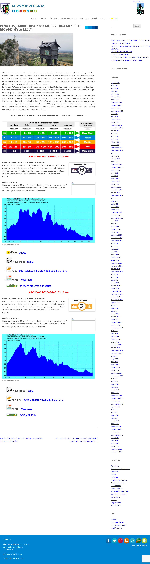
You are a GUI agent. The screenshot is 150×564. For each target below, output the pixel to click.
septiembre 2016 (117, 328)
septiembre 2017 (117, 300)
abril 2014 (114, 362)
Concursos (115, 472)
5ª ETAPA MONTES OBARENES (35, 286)
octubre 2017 (115, 297)
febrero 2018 (115, 286)
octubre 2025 (115, 108)
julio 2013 (114, 379)
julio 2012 (114, 410)
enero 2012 (115, 424)
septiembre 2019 (117, 241)
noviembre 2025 (116, 105)
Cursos (113, 474)
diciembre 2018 (116, 263)
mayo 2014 (115, 359)
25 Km (30, 262)
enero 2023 (115, 162)
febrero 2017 (115, 317)
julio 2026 (114, 86)
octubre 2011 (115, 432)
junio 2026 (114, 88)
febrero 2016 (115, 339)
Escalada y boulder (118, 483)
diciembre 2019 (116, 235)
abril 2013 (114, 387)
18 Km (30, 391)
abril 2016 (114, 333)
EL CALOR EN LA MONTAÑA (120, 55)
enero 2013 (115, 393)
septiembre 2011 (117, 435)
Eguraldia (114, 477)
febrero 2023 (115, 159)
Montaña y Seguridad (118, 494)
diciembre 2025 (116, 102)
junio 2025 (114, 117)
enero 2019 (115, 260)
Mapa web (143, 546)
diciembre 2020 (116, 212)
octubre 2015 (115, 348)
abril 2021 (114, 204)
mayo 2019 (115, 249)
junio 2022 (114, 173)
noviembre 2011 (116, 429)
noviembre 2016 (116, 322)
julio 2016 (114, 331)
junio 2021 (114, 198)
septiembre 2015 (117, 350)
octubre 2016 (115, 325)
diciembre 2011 (116, 426)
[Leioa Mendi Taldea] (5, 10)
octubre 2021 (115, 193)
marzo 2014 (115, 364)
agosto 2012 (115, 407)
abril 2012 (114, 418)
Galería (94, 18)
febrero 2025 (115, 119)
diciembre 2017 (116, 291)
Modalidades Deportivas (120, 491)
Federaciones (116, 486)
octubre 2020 (115, 215)
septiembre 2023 (117, 150)
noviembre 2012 (116, 398)
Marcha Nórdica (116, 488)
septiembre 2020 (117, 218)
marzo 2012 (115, 421)
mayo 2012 (115, 415)
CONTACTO (104, 18)
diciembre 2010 (116, 449)
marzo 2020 (115, 226)
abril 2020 (114, 224)
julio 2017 (114, 305)
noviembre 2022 (116, 167)
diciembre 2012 (116, 395)
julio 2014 (114, 356)
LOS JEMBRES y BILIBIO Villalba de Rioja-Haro (43, 270)
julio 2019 (114, 243)
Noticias (114, 500)
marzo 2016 (115, 336)
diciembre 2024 (116, 125)
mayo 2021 (115, 201)
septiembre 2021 (117, 195)
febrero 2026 (115, 97)
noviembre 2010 (116, 452)
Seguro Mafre (116, 503)
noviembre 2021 (116, 190)
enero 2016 (115, 342)
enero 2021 (115, 210)
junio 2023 (114, 153)
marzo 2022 (115, 179)
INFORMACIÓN (46, 18)
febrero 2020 (115, 229)
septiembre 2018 (117, 271)
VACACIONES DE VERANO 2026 (121, 52)
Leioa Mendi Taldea (28, 6)
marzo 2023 (115, 156)
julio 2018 (114, 274)
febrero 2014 (115, 367)
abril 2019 (114, 252)
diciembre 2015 (116, 345)
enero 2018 (115, 288)
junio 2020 (114, 221)
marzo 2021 (115, 207)
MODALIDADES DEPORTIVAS (65, 18)
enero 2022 (115, 184)
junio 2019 (114, 246)
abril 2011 (114, 441)
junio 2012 (114, 412)
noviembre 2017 (116, 294)
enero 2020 (115, 232)
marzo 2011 (115, 443)
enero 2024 (115, 145)
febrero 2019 (115, 257)
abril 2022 (114, 176)
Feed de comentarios (118, 525)
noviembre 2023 (116, 148)
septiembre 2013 (117, 376)
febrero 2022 (115, 181)
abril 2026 (114, 91)
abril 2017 (114, 311)
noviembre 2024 (116, 128)
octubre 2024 (115, 131)
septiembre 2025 (117, 111)
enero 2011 (115, 446)
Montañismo (115, 497)
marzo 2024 (115, 139)
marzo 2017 (115, 314)
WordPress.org (116, 528)
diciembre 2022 (116, 164)
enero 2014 (115, 370)
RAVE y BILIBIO (28, 415)
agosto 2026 (115, 83)
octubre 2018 (115, 269)
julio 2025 (114, 114)
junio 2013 (114, 381)
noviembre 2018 (116, 266)
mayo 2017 (115, 308)
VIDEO (22, 253)
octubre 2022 (115, 170)
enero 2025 (115, 122)
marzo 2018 (115, 283)
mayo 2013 (115, 384)
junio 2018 (114, 277)
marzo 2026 (115, 94)
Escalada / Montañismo (119, 480)
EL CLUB (34, 18)
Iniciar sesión (138, 1)
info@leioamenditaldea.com (12, 554)
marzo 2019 (115, 255)
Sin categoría (115, 505)
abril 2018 (114, 280)
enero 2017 (115, 319)
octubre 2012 (115, 401)
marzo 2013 (115, 390)
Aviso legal (135, 546)
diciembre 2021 (116, 187)
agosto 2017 (115, 302)
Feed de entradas (117, 522)
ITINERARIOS (84, 18)
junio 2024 (114, 136)
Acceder (114, 519)
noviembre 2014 (116, 353)
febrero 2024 (115, 142)
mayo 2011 (115, 438)
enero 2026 (115, 100)
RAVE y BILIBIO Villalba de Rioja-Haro (43, 400)
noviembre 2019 (116, 238)
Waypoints (26, 279)
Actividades (115, 466)
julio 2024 (114, 133)
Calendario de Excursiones (120, 469)
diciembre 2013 (116, 373)
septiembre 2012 (117, 404)
